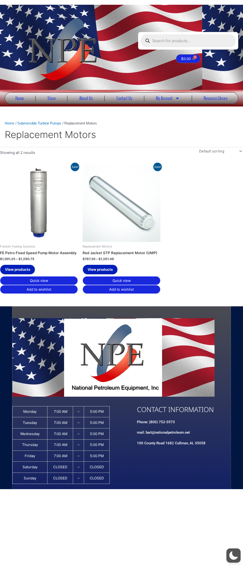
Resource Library (216, 98)
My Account (164, 98)
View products (17, 269)
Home (19, 98)
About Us (86, 98)
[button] (233, 555)
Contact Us (124, 98)
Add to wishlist (39, 289)
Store (51, 98)
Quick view (39, 280)
